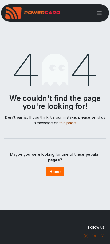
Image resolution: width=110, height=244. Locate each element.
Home (55, 171)
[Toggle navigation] (99, 12)
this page (68, 123)
